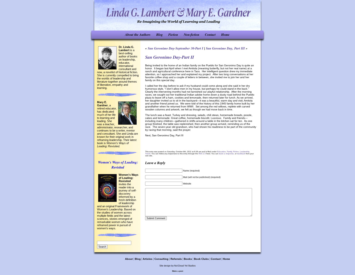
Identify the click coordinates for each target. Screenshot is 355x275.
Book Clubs (201, 258)
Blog (159, 34)
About (129, 258)
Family (229, 152)
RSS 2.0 (202, 154)
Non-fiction (191, 34)
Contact (210, 34)
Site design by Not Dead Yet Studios (177, 265)
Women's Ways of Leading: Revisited (118, 165)
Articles (147, 258)
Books (188, 258)
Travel (147, 154)
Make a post (177, 271)
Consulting (161, 258)
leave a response (226, 154)
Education (221, 152)
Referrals (176, 258)
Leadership (244, 152)
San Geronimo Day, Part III (225, 48)
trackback (241, 154)
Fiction (173, 34)
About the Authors (138, 34)
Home (225, 34)
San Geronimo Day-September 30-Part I (175, 48)
